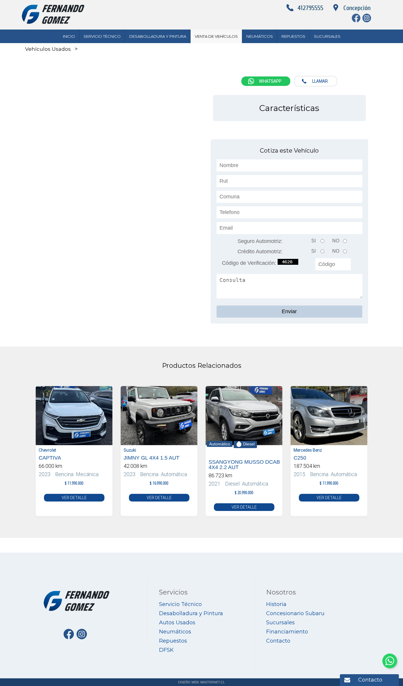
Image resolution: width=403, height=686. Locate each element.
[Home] (53, 22)
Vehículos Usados (48, 49)
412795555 (310, 8)
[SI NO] (289, 236)
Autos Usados (177, 622)
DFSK (166, 650)
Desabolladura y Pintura (157, 36)
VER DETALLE (74, 497)
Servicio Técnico (102, 36)
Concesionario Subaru (295, 613)
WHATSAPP (270, 81)
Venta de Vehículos (216, 36)
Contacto (370, 680)
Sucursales (327, 36)
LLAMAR (320, 81)
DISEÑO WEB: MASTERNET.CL (201, 682)
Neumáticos (259, 36)
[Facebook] (357, 21)
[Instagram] (367, 21)
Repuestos (293, 36)
